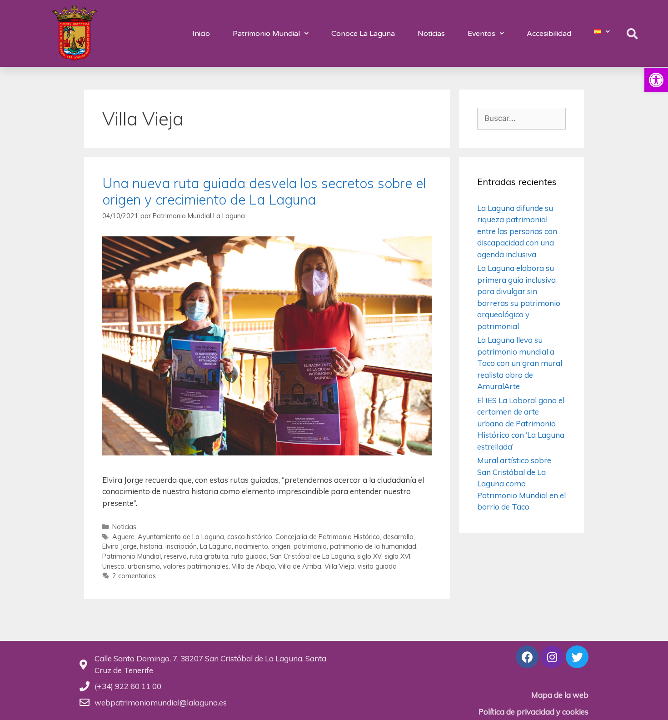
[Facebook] (527, 656)
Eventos (481, 33)
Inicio (201, 33)
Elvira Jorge (119, 546)
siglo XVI (397, 556)
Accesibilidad (549, 33)
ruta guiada (249, 556)
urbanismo (144, 566)
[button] (656, 80)
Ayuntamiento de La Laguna (181, 536)
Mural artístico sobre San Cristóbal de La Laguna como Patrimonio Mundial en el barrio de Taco (521, 483)
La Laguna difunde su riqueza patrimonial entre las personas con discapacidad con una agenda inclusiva (517, 231)
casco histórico (249, 536)
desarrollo (398, 536)
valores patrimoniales (196, 566)
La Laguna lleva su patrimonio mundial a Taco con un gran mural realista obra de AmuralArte (519, 363)
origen (280, 546)
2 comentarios (134, 575)
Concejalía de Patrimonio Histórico (327, 536)
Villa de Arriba (299, 566)
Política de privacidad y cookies (533, 711)
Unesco (113, 566)
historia (151, 546)
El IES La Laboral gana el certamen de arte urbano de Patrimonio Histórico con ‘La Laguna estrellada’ (520, 423)
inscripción (181, 546)
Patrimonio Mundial (266, 33)
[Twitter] (577, 656)
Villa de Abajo (253, 566)
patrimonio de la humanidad (373, 546)
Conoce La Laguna (363, 33)
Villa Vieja (339, 566)
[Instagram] (552, 656)
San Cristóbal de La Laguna (312, 556)
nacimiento (251, 546)
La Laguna (216, 546)
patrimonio (310, 546)
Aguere (123, 536)
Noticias (431, 33)
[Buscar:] (521, 118)
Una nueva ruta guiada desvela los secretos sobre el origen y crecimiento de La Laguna (264, 191)
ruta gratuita (209, 556)
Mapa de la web (559, 695)
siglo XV (369, 556)
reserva (175, 556)
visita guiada (377, 566)
